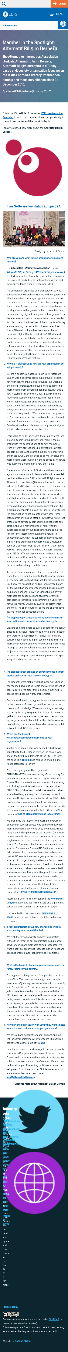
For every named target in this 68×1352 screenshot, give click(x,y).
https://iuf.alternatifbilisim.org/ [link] (38, 891)
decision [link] (26, 759)
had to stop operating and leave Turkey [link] (39, 814)
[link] (63, 24)
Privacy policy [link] (10, 1306)
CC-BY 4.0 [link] (54, 1319)
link (43, 1042)
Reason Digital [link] (23, 1341)
